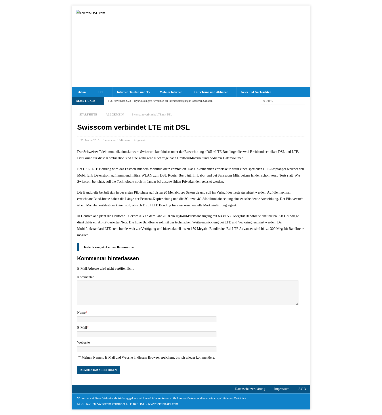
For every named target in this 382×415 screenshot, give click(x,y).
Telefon (81, 92)
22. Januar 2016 (89, 140)
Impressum (281, 389)
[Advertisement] (191, 54)
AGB (302, 389)
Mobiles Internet (171, 92)
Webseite (83, 342)
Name (81, 312)
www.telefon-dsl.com (163, 404)
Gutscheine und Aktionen (211, 92)
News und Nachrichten (256, 92)
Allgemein (140, 140)
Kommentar (85, 277)
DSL (101, 92)
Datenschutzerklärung (250, 389)
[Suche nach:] (283, 101)
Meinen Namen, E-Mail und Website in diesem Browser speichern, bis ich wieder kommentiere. (148, 357)
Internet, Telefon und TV (134, 92)
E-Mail (82, 327)
